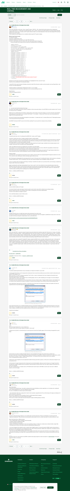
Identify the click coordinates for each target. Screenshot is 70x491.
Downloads (55, 463)
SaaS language (51, 436)
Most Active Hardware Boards (21, 6)
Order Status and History (34, 465)
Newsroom (43, 469)
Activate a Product (56, 469)
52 (12, 126)
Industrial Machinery (21, 473)
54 (12, 202)
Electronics (20, 469)
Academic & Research (22, 463)
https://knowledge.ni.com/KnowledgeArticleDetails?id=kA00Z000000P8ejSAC (23, 218)
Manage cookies (43, 487)
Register (54, 10)
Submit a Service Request (57, 472)
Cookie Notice (16, 488)
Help (62, 10)
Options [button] (59, 103)
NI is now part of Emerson (45, 463)
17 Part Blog (11, 255)
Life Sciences (20, 475)
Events (42, 474)
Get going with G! (12, 253)
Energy (19, 471)
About (42, 465)
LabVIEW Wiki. (18, 253)
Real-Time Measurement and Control (34, 6)
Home (2, 6)
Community (5, 6)
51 (12, 96)
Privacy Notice (33, 487)
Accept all (50, 487)
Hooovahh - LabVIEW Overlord (27, 255)
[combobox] (36, 15)
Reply (59, 94)
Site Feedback (55, 474)
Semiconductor (20, 477)
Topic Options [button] (11, 17)
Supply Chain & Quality (45, 472)
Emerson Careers (44, 467)
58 (12, 377)
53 (12, 177)
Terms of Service (32, 469)
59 (12, 406)
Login (58, 10)
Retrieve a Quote (32, 467)
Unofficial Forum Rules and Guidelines (20, 251)
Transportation (20, 479)
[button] (10, 94)
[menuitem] (8, 2)
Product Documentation (57, 465)
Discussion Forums (11, 6)
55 (12, 222)
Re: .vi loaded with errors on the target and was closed (19, 25)
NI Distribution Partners (33, 463)
